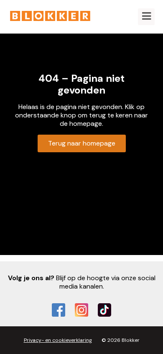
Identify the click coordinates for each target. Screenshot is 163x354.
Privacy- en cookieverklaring (58, 340)
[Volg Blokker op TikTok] (104, 310)
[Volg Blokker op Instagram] (81, 310)
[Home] (50, 16)
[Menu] (146, 16)
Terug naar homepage (81, 143)
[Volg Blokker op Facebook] (58, 310)
